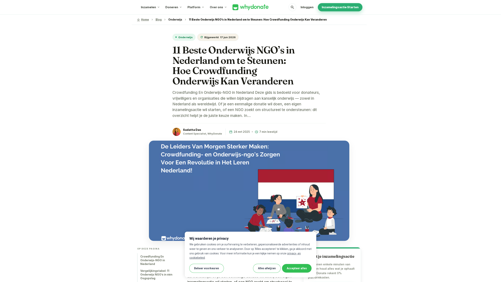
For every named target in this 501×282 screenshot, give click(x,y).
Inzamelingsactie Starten (340, 7)
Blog (159, 19)
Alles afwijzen (267, 268)
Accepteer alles (297, 268)
